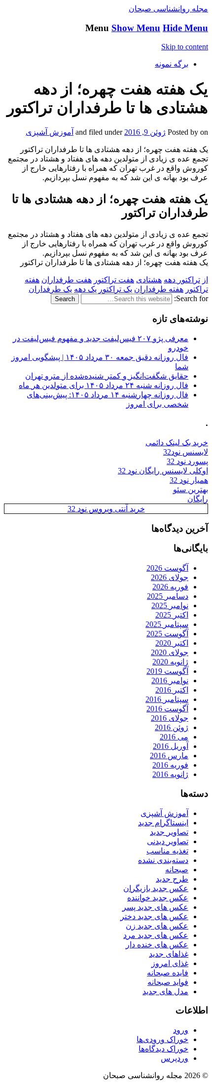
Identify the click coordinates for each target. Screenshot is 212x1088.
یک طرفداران (50, 289)
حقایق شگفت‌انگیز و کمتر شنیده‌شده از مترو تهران (106, 376)
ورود (180, 1030)
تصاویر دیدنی (167, 841)
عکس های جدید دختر (154, 916)
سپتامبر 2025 (166, 624)
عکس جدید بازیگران (155, 888)
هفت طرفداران (66, 279)
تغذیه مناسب (167, 851)
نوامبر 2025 (169, 605)
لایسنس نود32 (185, 452)
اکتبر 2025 (171, 615)
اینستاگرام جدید (163, 822)
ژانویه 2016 (170, 774)
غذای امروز (169, 963)
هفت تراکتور (114, 279)
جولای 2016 (169, 718)
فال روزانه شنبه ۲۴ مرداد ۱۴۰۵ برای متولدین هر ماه (103, 385)
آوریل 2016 (170, 746)
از (205, 279)
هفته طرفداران (158, 289)
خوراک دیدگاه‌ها (163, 1049)
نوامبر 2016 (169, 680)
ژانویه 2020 (170, 662)
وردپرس (174, 1058)
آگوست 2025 (167, 633)
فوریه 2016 (170, 765)
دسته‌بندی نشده (163, 860)
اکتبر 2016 (171, 690)
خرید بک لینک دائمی (176, 442)
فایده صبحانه (167, 973)
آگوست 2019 (167, 671)
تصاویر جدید (169, 832)
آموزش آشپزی (49, 132)
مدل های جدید (165, 991)
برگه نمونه (171, 64)
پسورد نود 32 (187, 461)
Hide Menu (185, 28)
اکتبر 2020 (171, 643)
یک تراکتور (115, 289)
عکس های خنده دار (157, 944)
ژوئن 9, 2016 (145, 132)
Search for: (191, 298)
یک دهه (85, 289)
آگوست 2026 (167, 568)
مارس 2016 (169, 755)
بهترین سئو (190, 489)
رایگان (197, 499)
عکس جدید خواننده (157, 898)
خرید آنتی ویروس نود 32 (106, 509)
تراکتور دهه (182, 279)
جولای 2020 (169, 652)
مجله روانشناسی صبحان (168, 8)
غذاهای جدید (168, 954)
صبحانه (176, 869)
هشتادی (149, 279)
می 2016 (174, 737)
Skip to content (184, 46)
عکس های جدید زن (157, 926)
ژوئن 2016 (171, 727)
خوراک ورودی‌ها (162, 1039)
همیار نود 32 (189, 480)
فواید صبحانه (167, 982)
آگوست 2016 (167, 708)
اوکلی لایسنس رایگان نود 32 (163, 470)
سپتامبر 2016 (166, 699)
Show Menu (135, 28)
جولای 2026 (169, 577)
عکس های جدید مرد (155, 935)
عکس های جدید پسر (155, 907)
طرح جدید (172, 879)
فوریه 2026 (170, 587)
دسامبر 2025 (167, 596)
